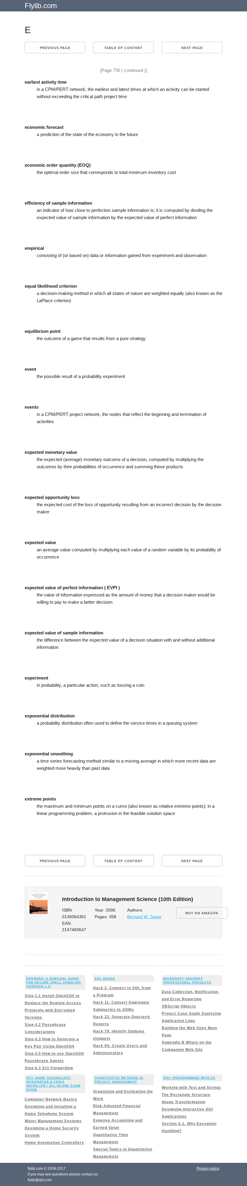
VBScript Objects (179, 1006)
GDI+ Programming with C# (189, 1077)
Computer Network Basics (51, 1099)
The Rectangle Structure (186, 1095)
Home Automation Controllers (54, 1143)
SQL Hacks (105, 978)
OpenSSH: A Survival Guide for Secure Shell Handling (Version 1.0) (53, 982)
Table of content (123, 48)
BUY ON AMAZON (202, 913)
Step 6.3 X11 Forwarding (49, 1068)
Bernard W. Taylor (144, 917)
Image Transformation (183, 1102)
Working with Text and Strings (191, 1087)
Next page (192, 48)
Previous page (55, 48)
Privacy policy (208, 1168)
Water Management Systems (53, 1121)
